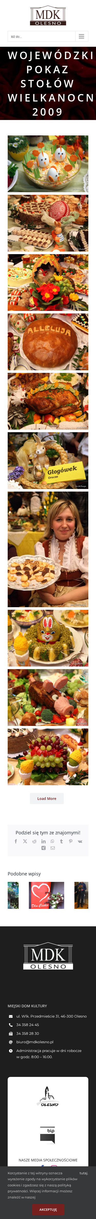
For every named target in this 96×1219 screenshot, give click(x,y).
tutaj (84, 1173)
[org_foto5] (48, 376)
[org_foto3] (48, 257)
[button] (11, 895)
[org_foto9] (48, 672)
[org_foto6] (48, 435)
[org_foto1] (48, 138)
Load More (46, 798)
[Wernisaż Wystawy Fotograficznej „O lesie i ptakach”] (71, 895)
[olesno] (48, 1086)
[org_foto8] (48, 613)
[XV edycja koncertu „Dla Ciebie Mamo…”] (25, 895)
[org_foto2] (48, 198)
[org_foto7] (48, 494)
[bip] (48, 1125)
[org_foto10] (48, 731)
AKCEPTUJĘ (48, 1209)
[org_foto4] (48, 316)
